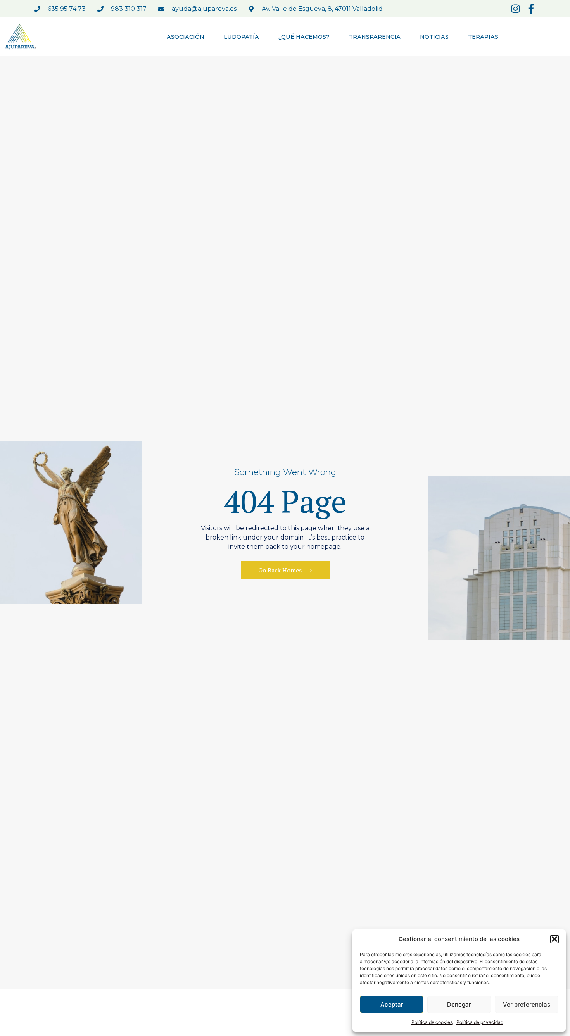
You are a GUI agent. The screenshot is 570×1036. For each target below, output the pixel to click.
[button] (554, 939)
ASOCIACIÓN (185, 37)
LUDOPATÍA (241, 37)
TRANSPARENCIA (375, 37)
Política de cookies (432, 1022)
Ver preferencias (526, 1004)
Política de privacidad (479, 1022)
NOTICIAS (434, 37)
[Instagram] (515, 9)
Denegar (459, 1004)
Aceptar (391, 1004)
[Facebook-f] (531, 9)
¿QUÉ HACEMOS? (304, 37)
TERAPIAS (483, 37)
